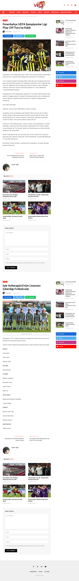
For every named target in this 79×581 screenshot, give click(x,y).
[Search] (76, 12)
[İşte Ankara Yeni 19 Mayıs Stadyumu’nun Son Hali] (14, 186)
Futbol (5, 20)
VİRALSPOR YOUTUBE (65, 12)
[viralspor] (39, 5)
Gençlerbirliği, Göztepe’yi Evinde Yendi (12, 217)
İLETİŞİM (46, 571)
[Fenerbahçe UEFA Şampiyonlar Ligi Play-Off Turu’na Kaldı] (27, 55)
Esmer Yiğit (8, 31)
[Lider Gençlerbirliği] (60, 22)
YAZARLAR (46, 12)
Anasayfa (5, 16)
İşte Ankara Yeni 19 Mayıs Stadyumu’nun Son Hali (10, 195)
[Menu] (3, 12)
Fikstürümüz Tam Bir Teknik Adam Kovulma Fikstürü (38, 195)
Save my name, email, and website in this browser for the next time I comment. (26, 262)
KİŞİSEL (40, 12)
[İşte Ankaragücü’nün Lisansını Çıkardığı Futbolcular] (27, 316)
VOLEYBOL (33, 12)
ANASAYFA (12, 12)
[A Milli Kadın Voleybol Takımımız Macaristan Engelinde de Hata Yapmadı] (60, 30)
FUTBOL (19, 12)
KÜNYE (41, 571)
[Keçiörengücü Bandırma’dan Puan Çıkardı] (39, 208)
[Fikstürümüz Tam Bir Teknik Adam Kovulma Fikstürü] (39, 186)
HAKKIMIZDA (33, 571)
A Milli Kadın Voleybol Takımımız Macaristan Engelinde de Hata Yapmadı (70, 32)
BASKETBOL (26, 12)
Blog (9, 16)
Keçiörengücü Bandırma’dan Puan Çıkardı (38, 217)
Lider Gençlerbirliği (70, 20)
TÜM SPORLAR (54, 12)
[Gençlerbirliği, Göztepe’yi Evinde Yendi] (14, 208)
